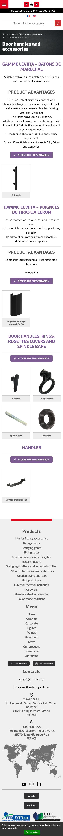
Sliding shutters (31, 580)
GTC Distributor (46, 663)
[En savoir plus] (16, 816)
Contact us (31, 656)
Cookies (31, 805)
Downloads (32, 651)
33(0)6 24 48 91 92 (34, 679)
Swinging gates (31, 548)
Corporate (31, 623)
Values (31, 632)
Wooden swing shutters (32, 576)
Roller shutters (31, 562)
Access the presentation (33, 154)
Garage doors (31, 543)
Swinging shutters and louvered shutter (31, 566)
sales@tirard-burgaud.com (34, 687)
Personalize (32, 832)
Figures (31, 628)
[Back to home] (31, 4)
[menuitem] (28, 16)
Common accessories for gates (31, 557)
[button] (4, 4)
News (31, 642)
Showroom (31, 637)
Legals (31, 795)
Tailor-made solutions (31, 599)
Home (31, 614)
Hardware (31, 589)
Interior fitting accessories (31, 538)
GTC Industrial (21, 663)
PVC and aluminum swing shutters (31, 571)
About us (31, 619)
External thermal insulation (31, 585)
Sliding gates (32, 552)
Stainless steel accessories (31, 594)
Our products (31, 646)
